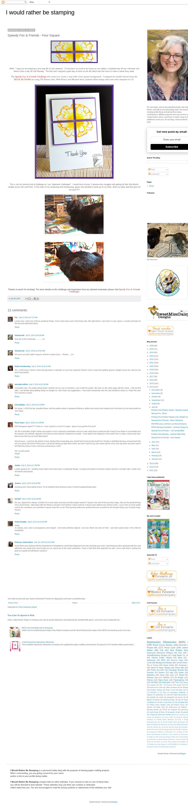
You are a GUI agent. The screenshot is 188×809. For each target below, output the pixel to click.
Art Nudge (179, 678)
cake (148, 727)
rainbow (149, 695)
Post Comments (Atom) (28, 607)
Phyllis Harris (172, 722)
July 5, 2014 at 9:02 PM (31, 483)
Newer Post (13, 603)
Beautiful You (171, 732)
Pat (16, 317)
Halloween (151, 660)
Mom (162, 712)
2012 (152, 467)
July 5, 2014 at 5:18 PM (34, 423)
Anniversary (173, 707)
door (156, 747)
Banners (176, 714)
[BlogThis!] (29, 298)
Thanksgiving (178, 680)
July (153, 407)
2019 (152, 370)
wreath (179, 685)
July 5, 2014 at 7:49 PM (30, 465)
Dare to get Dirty (165, 702)
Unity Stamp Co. (179, 655)
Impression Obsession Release (160, 653)
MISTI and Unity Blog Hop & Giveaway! (37, 628)
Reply (17, 327)
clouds (161, 697)
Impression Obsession (162, 642)
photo (149, 729)
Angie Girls (160, 707)
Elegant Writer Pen (172, 737)
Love (172, 675)
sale (155, 729)
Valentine (164, 724)
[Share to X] (32, 298)
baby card (182, 690)
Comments (154, 174)
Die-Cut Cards (177, 660)
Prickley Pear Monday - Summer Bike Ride (168, 434)
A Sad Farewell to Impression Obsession (38, 642)
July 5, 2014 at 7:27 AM (28, 317)
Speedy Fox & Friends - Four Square (165, 438)
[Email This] (26, 298)
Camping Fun (151, 702)
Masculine (166, 682)
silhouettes (159, 695)
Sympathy (171, 712)
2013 (152, 463)
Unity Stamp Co (162, 744)
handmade (164, 747)
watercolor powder (164, 714)
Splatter (183, 742)
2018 (152, 373)
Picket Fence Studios (163, 645)
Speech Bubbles (152, 724)
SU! (179, 700)
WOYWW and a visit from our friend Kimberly (169, 424)
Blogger (182, 754)
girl (179, 712)
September (156, 400)
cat (177, 663)
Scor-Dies (157, 742)
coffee (168, 687)
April (154, 449)
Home (74, 603)
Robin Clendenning (22, 366)
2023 (152, 356)
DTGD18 (153, 692)
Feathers (150, 719)
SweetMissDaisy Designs (157, 655)
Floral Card (169, 647)
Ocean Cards (168, 665)
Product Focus (179, 705)
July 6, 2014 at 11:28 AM (31, 499)
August (155, 404)
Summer (150, 673)
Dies (180, 653)
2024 (152, 352)
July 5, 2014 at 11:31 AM (41, 366)
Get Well (154, 682)
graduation (170, 697)
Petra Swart (20, 423)
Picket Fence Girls (156, 687)
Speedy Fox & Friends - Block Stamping (167, 420)
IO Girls (163, 692)
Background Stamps (164, 663)
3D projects (151, 732)
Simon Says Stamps (170, 742)
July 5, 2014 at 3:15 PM (35, 405)
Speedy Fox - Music (159, 413)
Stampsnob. (20, 335)
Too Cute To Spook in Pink (21, 615)
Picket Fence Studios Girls (160, 705)
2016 (152, 380)
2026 (152, 346)
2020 (152, 366)
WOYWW (173, 744)
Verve (172, 724)
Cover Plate (169, 717)
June (154, 442)
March (154, 452)
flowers (162, 673)
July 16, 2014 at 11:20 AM (44, 542)
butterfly (152, 697)
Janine (17, 465)
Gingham (174, 709)
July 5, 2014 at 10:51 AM (35, 351)
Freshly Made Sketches (165, 719)
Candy (149, 717)
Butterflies (151, 675)
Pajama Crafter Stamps (162, 658)
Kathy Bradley (21, 522)
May (153, 445)
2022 (152, 359)
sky (160, 729)
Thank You (155, 670)
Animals (183, 645)
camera (155, 727)
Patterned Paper (169, 700)
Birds (180, 658)
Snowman (183, 665)
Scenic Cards (170, 690)
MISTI (163, 660)
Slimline (166, 678)
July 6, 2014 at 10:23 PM (37, 522)
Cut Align (150, 737)
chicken (149, 707)
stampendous (168, 729)
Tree (177, 682)
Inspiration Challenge (178, 692)
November (156, 393)
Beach (157, 700)
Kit (164, 722)
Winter (150, 650)
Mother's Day (174, 739)
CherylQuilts (20, 405)
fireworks (184, 727)
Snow (162, 675)
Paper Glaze (163, 680)
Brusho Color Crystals (170, 734)
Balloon (149, 700)
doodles (149, 747)
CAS (168, 695)
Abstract (160, 732)
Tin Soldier (150, 744)
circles (176, 727)
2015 (152, 383)
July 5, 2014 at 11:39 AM (38, 384)
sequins (153, 685)
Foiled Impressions (180, 695)
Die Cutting (159, 737)
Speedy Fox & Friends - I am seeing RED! (167, 431)
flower (175, 687)
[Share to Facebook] (34, 298)
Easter (181, 673)
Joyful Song (154, 712)
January (155, 459)
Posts (152, 170)
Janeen (18, 483)
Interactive (152, 739)
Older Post (136, 603)
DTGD (164, 709)
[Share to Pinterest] (37, 298)
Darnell (18, 499)
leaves (180, 697)
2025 (152, 349)
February (155, 456)
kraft (172, 747)
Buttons (184, 707)
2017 (152, 377)
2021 (152, 363)
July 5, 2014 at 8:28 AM (35, 335)
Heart (185, 663)
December (156, 390)
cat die (163, 727)
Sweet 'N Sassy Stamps (160, 668)
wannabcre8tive (21, 384)
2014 (152, 387)
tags (171, 673)
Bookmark (157, 734)
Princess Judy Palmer (24, 542)
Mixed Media (163, 739)
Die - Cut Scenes (166, 685)
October (155, 397)
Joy (159, 722)
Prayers (182, 722)
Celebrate (158, 717)
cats (170, 727)
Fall (161, 650)
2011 (152, 470)
